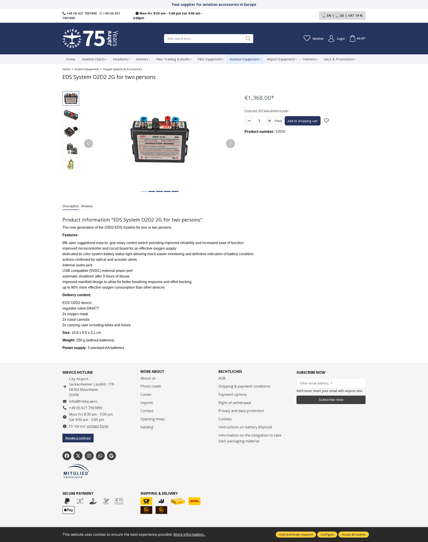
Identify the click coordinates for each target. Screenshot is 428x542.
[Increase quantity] (269, 120)
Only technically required (296, 534)
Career (146, 394)
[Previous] (88, 143)
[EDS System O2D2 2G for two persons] (159, 139)
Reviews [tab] (87, 206)
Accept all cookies (354, 534)
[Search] (248, 38)
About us (148, 378)
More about (152, 371)
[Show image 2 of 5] (151, 191)
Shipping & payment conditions (244, 386)
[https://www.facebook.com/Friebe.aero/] (66, 455)
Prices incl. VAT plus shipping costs (266, 111)
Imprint (146, 402)
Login (341, 39)
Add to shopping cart (303, 121)
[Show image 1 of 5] (143, 191)
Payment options (232, 394)
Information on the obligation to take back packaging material (249, 438)
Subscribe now (331, 399)
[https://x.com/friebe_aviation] (78, 455)
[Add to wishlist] (326, 120)
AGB (222, 378)
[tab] (70, 206)
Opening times (152, 419)
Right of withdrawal (234, 402)
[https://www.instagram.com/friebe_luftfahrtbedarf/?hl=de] (89, 455)
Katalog (146, 427)
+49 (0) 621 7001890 (81, 13)
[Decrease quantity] (249, 120)
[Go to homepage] (90, 38)
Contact (146, 410)
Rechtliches (230, 371)
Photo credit (150, 386)
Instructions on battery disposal (245, 427)
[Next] (230, 143)
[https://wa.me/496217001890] (100, 455)
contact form (97, 426)
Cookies (225, 419)
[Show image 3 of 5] (159, 191)
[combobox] (203, 38)
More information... (189, 534)
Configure (327, 534)
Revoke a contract (78, 438)
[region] (149, 143)
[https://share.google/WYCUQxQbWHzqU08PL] (111, 455)
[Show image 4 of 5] (167, 191)
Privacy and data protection (241, 410)
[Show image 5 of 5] (175, 191)
